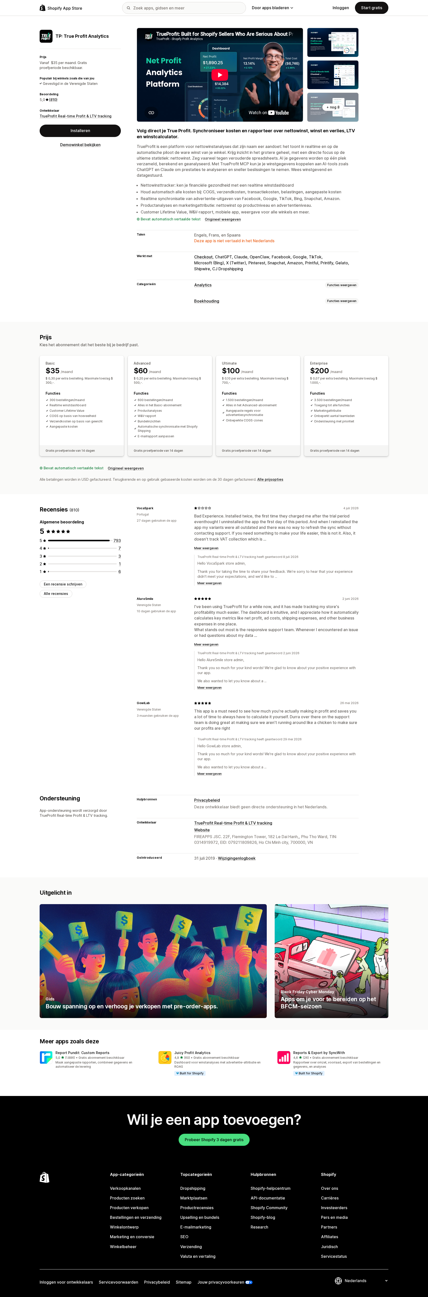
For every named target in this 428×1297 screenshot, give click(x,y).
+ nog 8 (333, 107)
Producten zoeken (127, 1197)
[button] (95, 1060)
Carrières (330, 1197)
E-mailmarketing (195, 1227)
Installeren (80, 130)
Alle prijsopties (270, 479)
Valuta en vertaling (197, 1256)
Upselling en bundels (199, 1217)
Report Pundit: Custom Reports (82, 1053)
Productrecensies (197, 1207)
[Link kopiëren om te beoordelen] (156, 508)
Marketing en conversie (132, 1236)
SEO (184, 1236)
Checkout (203, 256)
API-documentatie (268, 1197)
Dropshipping (192, 1188)
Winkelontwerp (124, 1227)
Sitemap (183, 1282)
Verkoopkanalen (125, 1188)
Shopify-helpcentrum (271, 1188)
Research (259, 1227)
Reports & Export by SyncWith (319, 1053)
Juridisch (329, 1246)
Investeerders (334, 1207)
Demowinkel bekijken (80, 144)
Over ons (329, 1188)
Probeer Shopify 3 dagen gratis (214, 1139)
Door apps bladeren (270, 7)
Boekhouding (206, 301)
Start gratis (371, 7)
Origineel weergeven (223, 219)
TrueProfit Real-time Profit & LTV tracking (75, 116)
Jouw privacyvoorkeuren (220, 1282)
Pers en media (334, 1217)
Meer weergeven (206, 548)
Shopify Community (269, 1207)
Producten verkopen (129, 1207)
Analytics (203, 284)
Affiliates (329, 1236)
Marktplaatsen (193, 1197)
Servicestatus (334, 1256)
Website (202, 829)
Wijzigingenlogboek (237, 858)
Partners (329, 1227)
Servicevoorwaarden (118, 1282)
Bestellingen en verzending (135, 1217)
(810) (53, 100)
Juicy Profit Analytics (192, 1053)
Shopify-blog (263, 1217)
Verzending (191, 1246)
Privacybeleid (207, 800)
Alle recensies (56, 593)
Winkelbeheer (123, 1246)
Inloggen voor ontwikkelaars (66, 1282)
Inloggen (341, 7)
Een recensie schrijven (63, 584)
